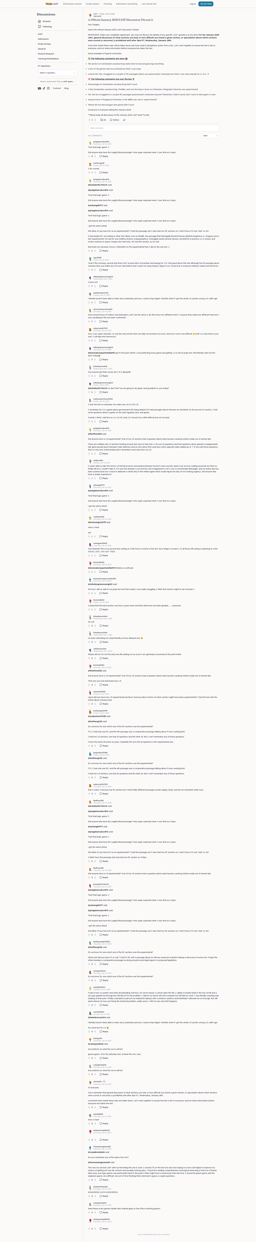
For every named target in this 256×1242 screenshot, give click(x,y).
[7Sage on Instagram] (48, 88)
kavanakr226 (98, 562)
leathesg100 (98, 163)
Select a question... (48, 73)
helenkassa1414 (100, 366)
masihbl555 (98, 1114)
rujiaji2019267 (99, 987)
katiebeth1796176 (101, 884)
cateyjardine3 (99, 971)
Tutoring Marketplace (48, 59)
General (42, 49)
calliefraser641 (99, 649)
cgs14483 (97, 258)
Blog (66, 88)
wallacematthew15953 (103, 399)
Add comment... (97, 128)
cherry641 (97, 1082)
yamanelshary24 (100, 1187)
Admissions (43, 39)
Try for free (205, 4)
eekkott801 (98, 460)
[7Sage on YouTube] (39, 88)
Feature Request (46, 54)
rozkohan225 (98, 517)
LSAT (40, 34)
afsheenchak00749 (101, 1130)
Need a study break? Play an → (57, 82)
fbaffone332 (98, 801)
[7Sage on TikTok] (44, 88)
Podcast (57, 88)
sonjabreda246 (99, 1065)
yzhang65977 (99, 485)
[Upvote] (89, 120)
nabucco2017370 (100, 328)
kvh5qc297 (97, 1038)
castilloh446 (98, 1012)
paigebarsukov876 (101, 142)
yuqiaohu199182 (100, 753)
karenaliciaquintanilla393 (104, 579)
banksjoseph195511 (101, 942)
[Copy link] (124, 120)
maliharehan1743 (100, 293)
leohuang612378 (100, 711)
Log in (193, 4)
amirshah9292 (99, 692)
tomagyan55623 (100, 543)
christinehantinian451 (102, 309)
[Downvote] (95, 120)
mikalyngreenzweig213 (103, 277)
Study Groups (44, 44)
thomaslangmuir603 (102, 1147)
